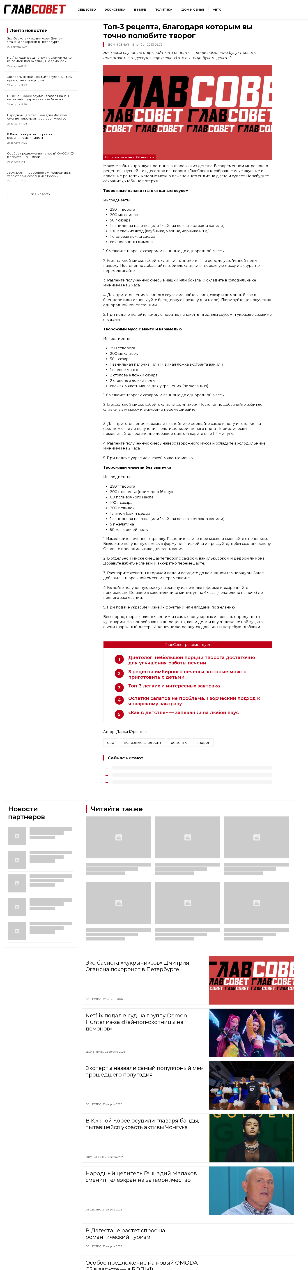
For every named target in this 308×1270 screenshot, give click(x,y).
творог (203, 742)
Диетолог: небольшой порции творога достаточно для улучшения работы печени (191, 660)
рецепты (179, 742)
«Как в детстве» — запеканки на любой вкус (183, 712)
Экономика (115, 9)
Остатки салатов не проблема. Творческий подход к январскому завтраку (194, 701)
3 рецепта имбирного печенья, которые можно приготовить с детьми (187, 674)
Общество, (94, 999)
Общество (87, 9)
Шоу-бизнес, (95, 1051)
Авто (217, 9)
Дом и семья (192, 9)
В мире (140, 9)
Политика (163, 9)
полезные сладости (142, 742)
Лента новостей (29, 30)
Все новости (41, 194)
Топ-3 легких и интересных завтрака (174, 686)
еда (110, 742)
